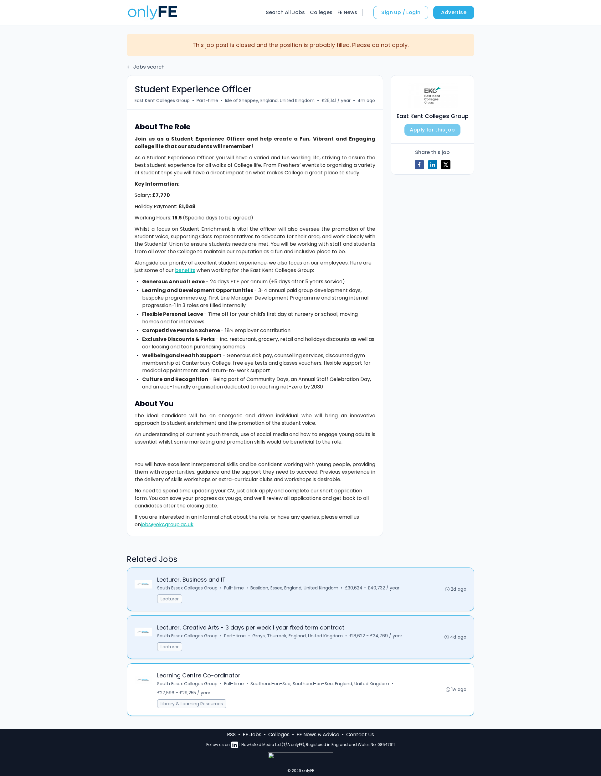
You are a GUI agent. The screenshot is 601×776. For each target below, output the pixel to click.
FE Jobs (252, 734)
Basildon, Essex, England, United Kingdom (294, 588)
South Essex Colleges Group (187, 588)
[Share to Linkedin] (432, 164)
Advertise (453, 12)
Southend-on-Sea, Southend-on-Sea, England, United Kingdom (319, 684)
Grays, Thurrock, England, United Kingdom (297, 636)
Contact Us (360, 734)
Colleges (321, 12)
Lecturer (170, 599)
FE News (347, 12)
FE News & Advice (317, 734)
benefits (185, 270)
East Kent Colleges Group (162, 100)
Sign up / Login (400, 12)
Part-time (207, 100)
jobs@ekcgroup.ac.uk (167, 524)
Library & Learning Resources (192, 704)
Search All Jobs (285, 12)
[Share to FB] (419, 164)
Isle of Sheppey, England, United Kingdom (270, 100)
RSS (231, 734)
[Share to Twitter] (445, 164)
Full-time (234, 588)
